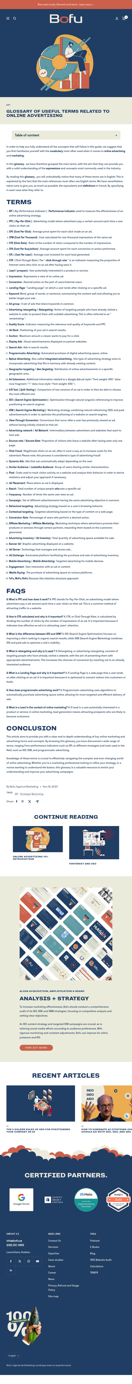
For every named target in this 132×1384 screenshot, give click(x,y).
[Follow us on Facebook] (10, 1261)
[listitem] (16, 801)
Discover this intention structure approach (53, 578)
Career (52, 1272)
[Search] (14, 18)
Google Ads (74, 379)
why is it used (45, 651)
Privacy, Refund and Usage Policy (63, 1287)
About (51, 1266)
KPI (8, 105)
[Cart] (124, 18)
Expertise (53, 1253)
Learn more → (86, 4)
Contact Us (54, 1241)
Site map (53, 1296)
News (51, 1279)
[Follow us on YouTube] (37, 1261)
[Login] (116, 18)
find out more (36, 1047)
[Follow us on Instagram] (28, 1261)
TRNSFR (94, 1272)
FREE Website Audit (101, 1260)
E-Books (94, 1247)
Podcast (95, 1241)
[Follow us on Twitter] (19, 1261)
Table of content (27, 135)
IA (7, 1126)
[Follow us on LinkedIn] (10, 1270)
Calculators (96, 1266)
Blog (92, 1253)
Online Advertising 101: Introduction (30, 857)
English (12, 1355)
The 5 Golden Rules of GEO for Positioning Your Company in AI (38, 1130)
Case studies (55, 1260)
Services (53, 1247)
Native (12, 359)
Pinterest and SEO (82, 863)
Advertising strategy (47, 506)
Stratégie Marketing (31, 794)
